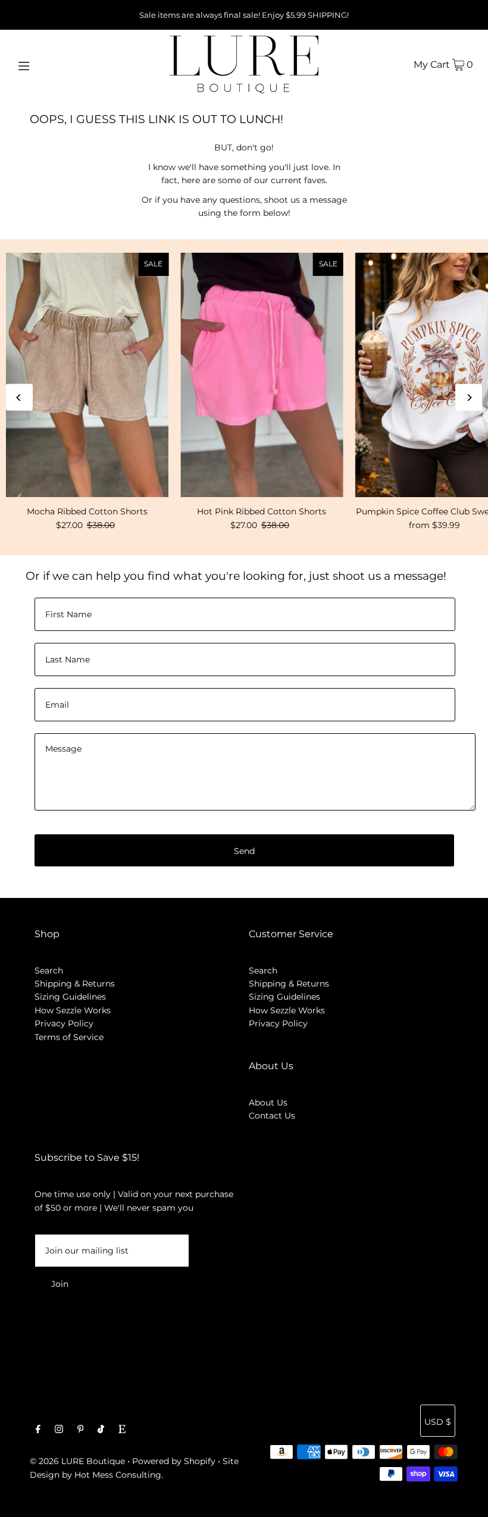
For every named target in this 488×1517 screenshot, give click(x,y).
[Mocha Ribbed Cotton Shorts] (87, 375)
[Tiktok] (101, 1430)
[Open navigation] (49, 64)
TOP (467, 1500)
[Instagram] (59, 1430)
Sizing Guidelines (70, 996)
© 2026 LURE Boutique (77, 1461)
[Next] (468, 397)
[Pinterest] (80, 1430)
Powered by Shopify (173, 1461)
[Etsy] (122, 1430)
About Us (268, 1102)
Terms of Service (69, 1037)
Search (49, 970)
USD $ (437, 1422)
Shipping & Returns (75, 983)
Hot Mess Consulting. (118, 1474)
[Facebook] (38, 1430)
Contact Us (272, 1115)
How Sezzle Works (73, 1010)
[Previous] (19, 397)
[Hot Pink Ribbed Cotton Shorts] (261, 375)
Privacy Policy (64, 1023)
